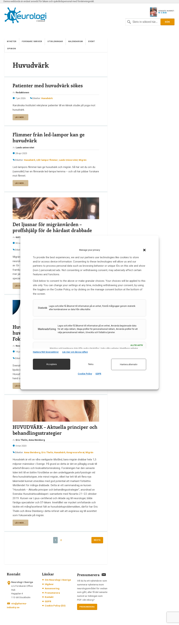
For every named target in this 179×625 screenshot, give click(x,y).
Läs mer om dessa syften (75, 352)
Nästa (97, 540)
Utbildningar (55, 41)
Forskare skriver (32, 41)
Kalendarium (75, 41)
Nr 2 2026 (162, 13)
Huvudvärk (47, 98)
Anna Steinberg (32, 452)
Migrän (82, 160)
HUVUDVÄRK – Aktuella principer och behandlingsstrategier (55, 430)
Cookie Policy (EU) (55, 605)
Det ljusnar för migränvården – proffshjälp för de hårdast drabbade (52, 227)
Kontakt (49, 597)
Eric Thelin (47, 452)
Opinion (11, 49)
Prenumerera (52, 592)
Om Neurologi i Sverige (58, 579)
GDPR (98, 374)
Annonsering (52, 588)
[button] (144, 250)
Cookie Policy (85, 374)
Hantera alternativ (128, 364)
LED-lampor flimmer (47, 160)
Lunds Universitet (68, 160)
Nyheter (11, 41)
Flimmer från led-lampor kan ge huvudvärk (49, 137)
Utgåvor (49, 584)
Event (91, 41)
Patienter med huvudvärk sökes (48, 85)
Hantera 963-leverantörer (46, 352)
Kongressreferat (75, 452)
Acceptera (51, 364)
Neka (90, 364)
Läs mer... (20, 117)
